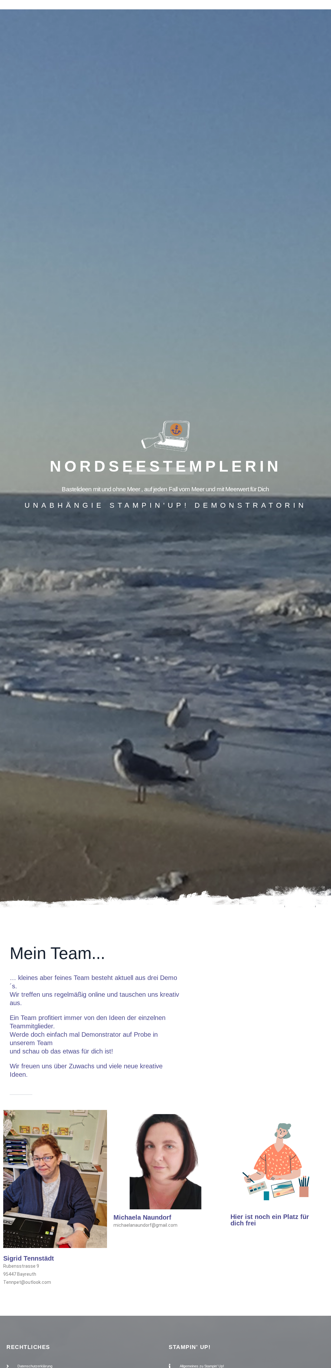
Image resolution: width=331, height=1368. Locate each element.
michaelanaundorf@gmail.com (145, 1225)
